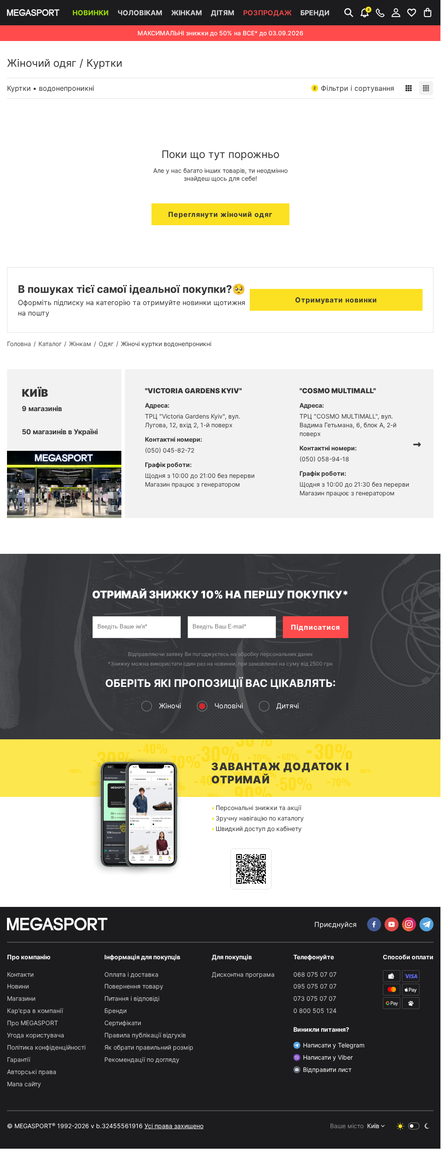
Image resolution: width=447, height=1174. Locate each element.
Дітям (222, 12)
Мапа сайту (24, 1084)
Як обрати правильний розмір (148, 1047)
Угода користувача (35, 1035)
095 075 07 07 (315, 986)
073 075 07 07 (314, 998)
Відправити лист (327, 1069)
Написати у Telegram (333, 1045)
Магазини (21, 998)
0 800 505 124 (315, 1010)
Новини (18, 986)
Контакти (20, 974)
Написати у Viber (328, 1057)
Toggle (413, 1126)
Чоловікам (139, 12)
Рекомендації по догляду (141, 1059)
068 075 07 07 (315, 974)
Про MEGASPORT (32, 1022)
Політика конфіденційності (46, 1047)
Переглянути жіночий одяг (220, 214)
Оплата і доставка (131, 974)
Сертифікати (122, 1022)
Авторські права (31, 1071)
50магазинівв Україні (60, 431)
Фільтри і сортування (353, 88)
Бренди (315, 12)
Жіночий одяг (41, 63)
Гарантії (18, 1059)
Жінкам (186, 12)
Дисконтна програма (243, 974)
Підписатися (315, 627)
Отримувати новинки (336, 299)
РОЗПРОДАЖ (267, 12)
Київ (373, 1125)
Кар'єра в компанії (35, 1010)
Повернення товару (133, 986)
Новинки (90, 12)
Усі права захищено (173, 1125)
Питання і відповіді (131, 998)
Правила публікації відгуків (145, 1035)
